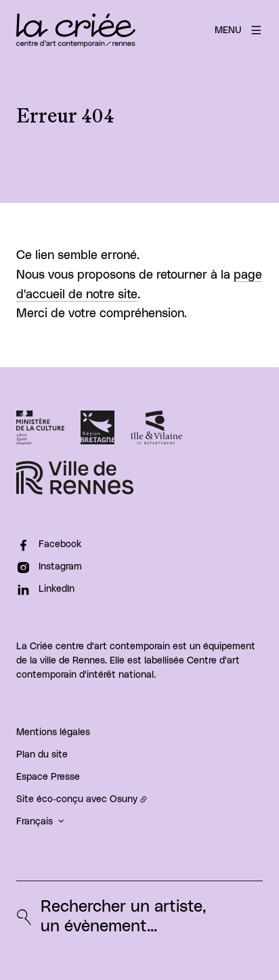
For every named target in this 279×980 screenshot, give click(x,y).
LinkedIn (56, 589)
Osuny (123, 799)
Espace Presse (48, 777)
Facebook (60, 544)
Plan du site (42, 755)
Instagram (60, 566)
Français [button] (34, 821)
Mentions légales (53, 732)
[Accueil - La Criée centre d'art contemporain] (75, 30)
